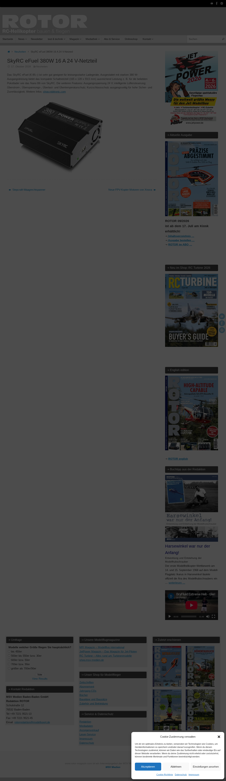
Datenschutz (181, 774)
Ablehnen (176, 766)
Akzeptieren (148, 766)
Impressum (194, 774)
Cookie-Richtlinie (164, 774)
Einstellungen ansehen (206, 766)
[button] (219, 737)
